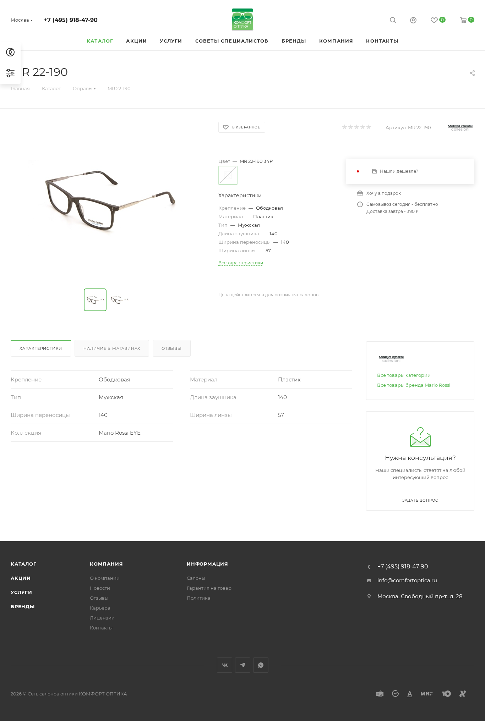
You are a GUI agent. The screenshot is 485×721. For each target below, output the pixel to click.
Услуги (21, 592)
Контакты (101, 628)
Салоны (196, 578)
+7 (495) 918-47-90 (71, 20)
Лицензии (102, 618)
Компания (106, 564)
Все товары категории (404, 375)
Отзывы (172, 348)
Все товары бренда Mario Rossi (414, 385)
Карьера (100, 608)
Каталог (24, 564)
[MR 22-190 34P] (108, 200)
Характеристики (41, 348)
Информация (207, 564)
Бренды (23, 606)
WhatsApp (260, 665)
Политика (199, 598)
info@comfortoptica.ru (407, 580)
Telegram (242, 665)
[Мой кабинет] (413, 21)
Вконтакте (224, 665)
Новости (100, 588)
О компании (105, 578)
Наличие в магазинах (111, 348)
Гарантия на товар (209, 588)
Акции (21, 578)
